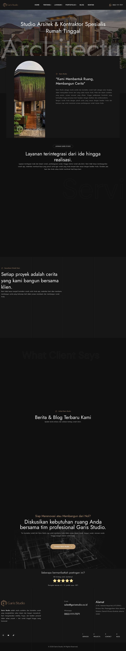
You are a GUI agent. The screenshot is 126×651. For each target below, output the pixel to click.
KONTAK (91, 5)
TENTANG (46, 5)
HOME (37, 5)
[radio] (55, 581)
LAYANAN (58, 5)
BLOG (82, 5)
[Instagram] (3, 635)
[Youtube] (8, 635)
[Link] (13, 635)
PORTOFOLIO (71, 5)
